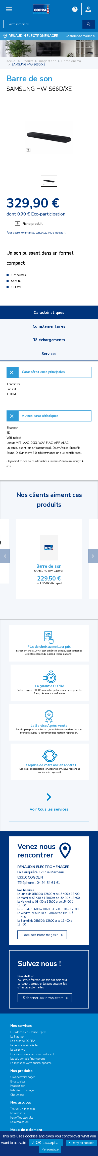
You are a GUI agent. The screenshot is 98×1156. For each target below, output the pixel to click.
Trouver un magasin (22, 1109)
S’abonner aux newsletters (43, 997)
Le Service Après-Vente (23, 1045)
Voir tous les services (49, 809)
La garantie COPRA (50, 686)
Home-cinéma (71, 61)
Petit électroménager (22, 1090)
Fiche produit (32, 223)
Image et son (47, 61)
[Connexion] (88, 9)
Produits (27, 61)
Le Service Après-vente (49, 726)
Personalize (50, 1149)
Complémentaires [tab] (49, 326)
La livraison (17, 1037)
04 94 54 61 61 (48, 882)
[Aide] (75, 9)
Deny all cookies (82, 1143)
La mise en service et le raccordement (32, 1054)
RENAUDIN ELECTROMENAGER (33, 36)
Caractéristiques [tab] (49, 312)
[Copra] (41, 9)
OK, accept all (48, 1142)
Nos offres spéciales (21, 1118)
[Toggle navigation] (9, 9)
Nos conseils (17, 1113)
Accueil (12, 61)
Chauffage (17, 1095)
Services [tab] (49, 353)
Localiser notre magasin (41, 934)
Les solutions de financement (27, 1059)
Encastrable (17, 1081)
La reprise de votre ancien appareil (49, 765)
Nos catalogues (19, 1122)
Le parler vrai (18, 1050)
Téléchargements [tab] (49, 339)
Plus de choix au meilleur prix (49, 646)
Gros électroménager (22, 1077)
